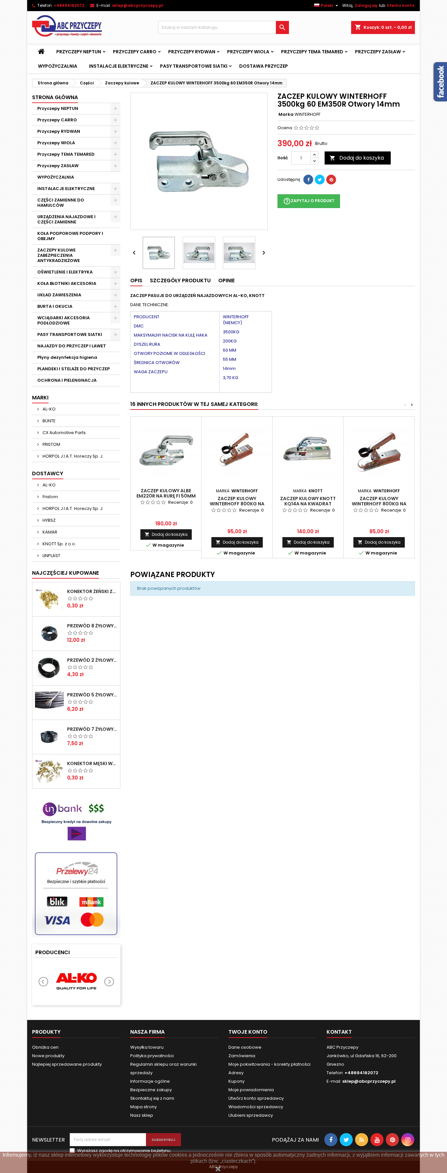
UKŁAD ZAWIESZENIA (59, 295)
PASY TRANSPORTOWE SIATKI (193, 66)
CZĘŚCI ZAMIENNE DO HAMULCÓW (60, 202)
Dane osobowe (244, 1047)
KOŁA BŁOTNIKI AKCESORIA (66, 283)
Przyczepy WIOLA (248, 51)
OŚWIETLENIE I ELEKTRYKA (65, 272)
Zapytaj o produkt (308, 201)
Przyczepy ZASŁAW (378, 51)
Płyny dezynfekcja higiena (67, 357)
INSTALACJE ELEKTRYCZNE (118, 66)
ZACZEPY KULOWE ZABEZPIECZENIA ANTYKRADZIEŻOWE (58, 255)
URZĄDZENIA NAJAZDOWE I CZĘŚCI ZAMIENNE (66, 219)
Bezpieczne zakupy (151, 1090)
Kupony (236, 1081)
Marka (286, 114)
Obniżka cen (45, 1047)
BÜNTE (49, 421)
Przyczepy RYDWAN (191, 51)
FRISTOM (51, 444)
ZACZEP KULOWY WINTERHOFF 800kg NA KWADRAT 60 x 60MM (237, 503)
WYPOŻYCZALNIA (57, 66)
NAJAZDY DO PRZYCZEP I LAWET (71, 346)
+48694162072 (69, 5)
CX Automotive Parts (64, 432)
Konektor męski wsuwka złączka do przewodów (92, 763)
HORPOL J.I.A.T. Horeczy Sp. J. (72, 456)
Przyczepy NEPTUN (78, 51)
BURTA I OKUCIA (54, 306)
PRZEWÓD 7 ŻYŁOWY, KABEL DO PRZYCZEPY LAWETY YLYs (92, 729)
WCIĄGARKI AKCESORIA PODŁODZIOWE (63, 320)
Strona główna (55, 97)
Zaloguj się (366, 5)
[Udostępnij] (308, 179)
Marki (40, 397)
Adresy (235, 1073)
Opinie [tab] (226, 280)
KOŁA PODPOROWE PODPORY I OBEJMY (70, 236)
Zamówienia (241, 1056)
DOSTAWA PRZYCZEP (263, 66)
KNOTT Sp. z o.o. (59, 544)
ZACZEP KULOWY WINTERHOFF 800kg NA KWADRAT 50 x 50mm (379, 503)
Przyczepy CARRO (134, 51)
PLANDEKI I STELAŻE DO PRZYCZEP (73, 369)
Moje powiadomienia (251, 1090)
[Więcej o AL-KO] (76, 981)
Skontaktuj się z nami (152, 1098)
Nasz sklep (141, 1115)
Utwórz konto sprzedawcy (256, 1098)
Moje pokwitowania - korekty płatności (269, 1064)
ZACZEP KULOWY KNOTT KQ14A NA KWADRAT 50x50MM (308, 503)
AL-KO (49, 409)
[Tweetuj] (320, 179)
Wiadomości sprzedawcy (255, 1107)
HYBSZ (49, 520)
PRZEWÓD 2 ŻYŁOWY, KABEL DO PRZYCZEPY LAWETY (92, 660)
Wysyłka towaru (147, 1047)
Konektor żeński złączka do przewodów (92, 591)
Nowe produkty (48, 1056)
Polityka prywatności (152, 1056)
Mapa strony (143, 1107)
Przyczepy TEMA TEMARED (312, 51)
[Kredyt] (76, 819)
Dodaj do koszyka (357, 158)
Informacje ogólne (150, 1081)
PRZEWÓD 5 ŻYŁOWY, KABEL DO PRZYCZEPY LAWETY (92, 694)
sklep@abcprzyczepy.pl (137, 5)
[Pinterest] (331, 179)
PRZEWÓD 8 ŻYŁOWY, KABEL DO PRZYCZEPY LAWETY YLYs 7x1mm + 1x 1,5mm (92, 625)
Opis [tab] (136, 280)
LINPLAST (51, 555)
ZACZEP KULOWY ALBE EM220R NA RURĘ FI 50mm (166, 493)
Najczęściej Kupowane (65, 573)
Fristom (50, 497)
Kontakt (339, 1032)
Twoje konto (247, 1032)
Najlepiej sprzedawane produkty (67, 1064)
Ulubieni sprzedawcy (250, 1115)
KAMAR (49, 532)
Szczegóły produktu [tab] (180, 280)
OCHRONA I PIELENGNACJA (67, 380)
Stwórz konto (400, 5)
